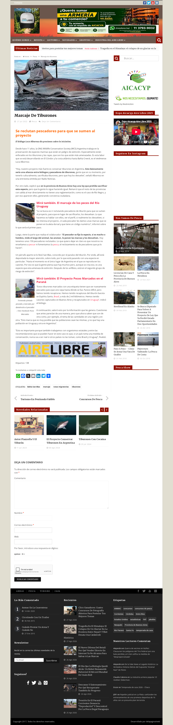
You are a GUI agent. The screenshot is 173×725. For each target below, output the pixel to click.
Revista (38, 40)
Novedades (68, 40)
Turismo (45, 591)
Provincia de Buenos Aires (136, 625)
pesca (56, 244)
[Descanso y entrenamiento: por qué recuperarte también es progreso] (70, 687)
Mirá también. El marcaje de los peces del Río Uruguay (67, 204)
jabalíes (152, 619)
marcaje (46, 387)
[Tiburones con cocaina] (94, 425)
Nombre (19, 513)
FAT (144, 619)
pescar (32, 244)
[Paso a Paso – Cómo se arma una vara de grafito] (124, 339)
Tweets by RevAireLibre (123, 104)
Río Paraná (119, 630)
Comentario (20, 478)
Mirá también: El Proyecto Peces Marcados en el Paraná (69, 280)
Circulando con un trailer (35, 617)
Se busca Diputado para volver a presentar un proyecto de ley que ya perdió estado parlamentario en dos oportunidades (147, 315)
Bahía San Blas (33, 387)
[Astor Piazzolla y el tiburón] (29, 425)
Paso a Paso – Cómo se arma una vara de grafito (124, 351)
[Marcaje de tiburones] (61, 110)
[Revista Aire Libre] (27, 21)
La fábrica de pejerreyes (130, 248)
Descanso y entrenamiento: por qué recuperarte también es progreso (92, 687)
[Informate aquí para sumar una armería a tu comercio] (108, 21)
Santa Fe (130, 630)
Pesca (34, 121)
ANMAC (117, 608)
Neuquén (118, 625)
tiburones (76, 387)
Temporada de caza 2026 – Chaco (135, 687)
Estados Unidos (121, 619)
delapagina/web (153, 721)
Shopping (85, 40)
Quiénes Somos (20, 40)
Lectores (52, 40)
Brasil (56, 296)
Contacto (18, 3)
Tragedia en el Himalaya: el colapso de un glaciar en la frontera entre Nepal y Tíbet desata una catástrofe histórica (85, 632)
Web (16, 536)
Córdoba (129, 614)
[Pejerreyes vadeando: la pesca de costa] (148, 339)
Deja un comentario (51, 121)
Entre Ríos (140, 614)
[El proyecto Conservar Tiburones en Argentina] (61, 425)
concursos (127, 608)
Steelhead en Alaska (124, 306)
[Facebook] (144, 2)
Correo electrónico (24, 525)
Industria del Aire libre (109, 40)
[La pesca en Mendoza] (148, 263)
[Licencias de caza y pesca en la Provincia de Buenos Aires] (124, 263)
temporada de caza (144, 630)
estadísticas (135, 619)
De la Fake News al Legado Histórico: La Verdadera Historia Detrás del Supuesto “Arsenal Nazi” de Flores (135, 667)
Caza (57, 591)
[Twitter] (148, 2)
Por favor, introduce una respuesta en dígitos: (36, 548)
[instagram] (157, 2)
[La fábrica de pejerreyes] (136, 239)
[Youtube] (153, 2)
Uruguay (94, 299)
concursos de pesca (143, 608)
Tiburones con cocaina (92, 439)
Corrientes (118, 614)
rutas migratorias (61, 387)
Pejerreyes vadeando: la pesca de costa (147, 351)
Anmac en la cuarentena (34, 607)
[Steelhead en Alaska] (124, 297)
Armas (20, 591)
